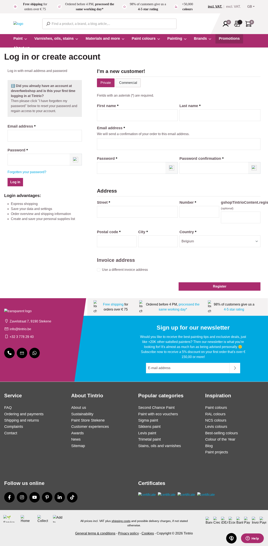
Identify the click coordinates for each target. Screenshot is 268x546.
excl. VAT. (233, 7)
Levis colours (216, 427)
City (143, 232)
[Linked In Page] (59, 497)
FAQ (8, 407)
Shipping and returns (21, 420)
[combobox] (109, 24)
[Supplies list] (238, 23)
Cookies (148, 533)
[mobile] (9, 353)
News (76, 439)
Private (105, 82)
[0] (216, 7)
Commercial (128, 82)
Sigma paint (148, 420)
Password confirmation (201, 158)
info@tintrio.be (20, 329)
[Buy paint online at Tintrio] (18, 23)
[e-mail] (22, 353)
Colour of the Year (220, 439)
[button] (76, 159)
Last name (190, 106)
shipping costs (121, 521)
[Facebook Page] (9, 497)
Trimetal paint (149, 439)
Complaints (13, 427)
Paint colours (216, 407)
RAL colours (215, 414)
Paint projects (216, 452)
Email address (22, 126)
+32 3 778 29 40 (22, 337)
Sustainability (82, 414)
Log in (15, 182)
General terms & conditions (95, 533)
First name (108, 106)
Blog (209, 446)
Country (187, 232)
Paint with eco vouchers (158, 414)
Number (187, 202)
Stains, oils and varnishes (159, 446)
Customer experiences (90, 427)
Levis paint (147, 433)
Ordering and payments (24, 414)
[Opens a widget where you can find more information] (252, 538)
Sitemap (78, 446)
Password (18, 150)
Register (219, 286)
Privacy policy (128, 533)
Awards (77, 433)
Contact (10, 433)
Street (103, 202)
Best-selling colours (221, 433)
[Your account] (227, 23)
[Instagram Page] (22, 497)
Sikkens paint (149, 427)
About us (78, 407)
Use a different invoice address (125, 269)
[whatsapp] (34, 353)
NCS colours (215, 420)
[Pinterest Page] (47, 497)
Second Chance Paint (156, 407)
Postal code (109, 232)
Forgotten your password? (27, 172)
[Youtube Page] (34, 497)
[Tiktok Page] (72, 497)
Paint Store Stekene (88, 420)
